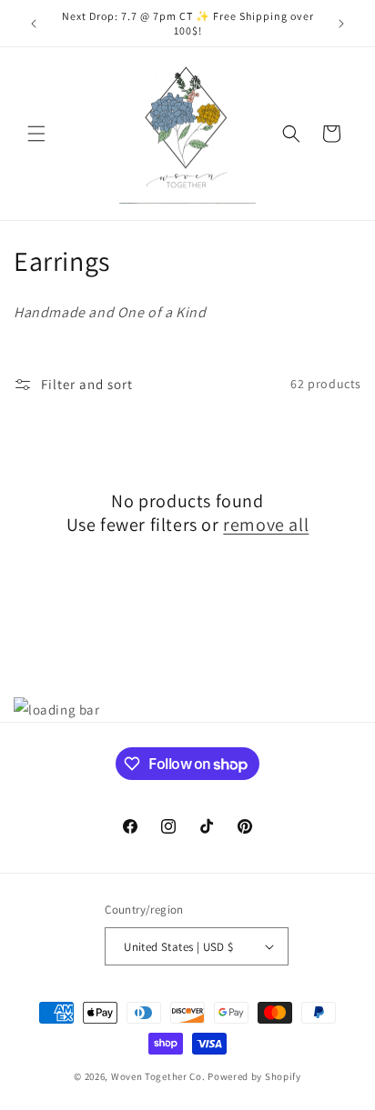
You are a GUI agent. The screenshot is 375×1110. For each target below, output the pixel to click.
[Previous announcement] (34, 24)
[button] (36, 134)
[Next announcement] (341, 24)
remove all (266, 524)
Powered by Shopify (254, 1076)
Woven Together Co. (158, 1076)
